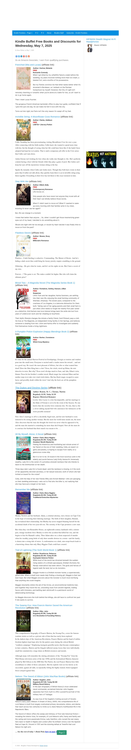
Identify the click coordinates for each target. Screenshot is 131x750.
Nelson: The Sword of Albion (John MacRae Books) (40, 676)
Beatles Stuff (58, 33)
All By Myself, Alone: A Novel (29, 434)
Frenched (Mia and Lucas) (28, 65)
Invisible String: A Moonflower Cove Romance (37, 116)
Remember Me (22, 489)
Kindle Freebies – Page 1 (23, 33)
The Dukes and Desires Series (31, 387)
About (49, 33)
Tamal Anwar (43, 746)
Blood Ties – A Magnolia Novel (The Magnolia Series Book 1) (45, 283)
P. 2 (36, 33)
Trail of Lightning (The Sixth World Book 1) (36, 550)
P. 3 (42, 33)
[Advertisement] (61, 14)
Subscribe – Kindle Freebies (77, 33)
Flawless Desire (23, 233)
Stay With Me (21, 181)
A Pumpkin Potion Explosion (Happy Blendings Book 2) (42, 331)
